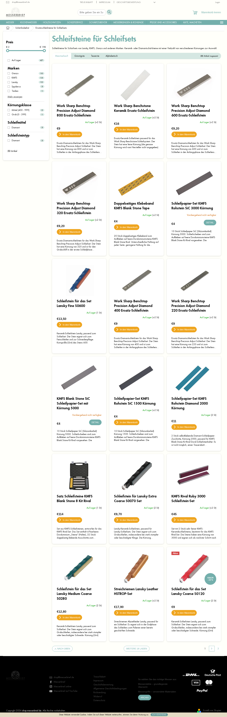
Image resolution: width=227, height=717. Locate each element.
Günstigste (79, 56)
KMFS (27, 78)
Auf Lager (27, 60)
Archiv (145, 697)
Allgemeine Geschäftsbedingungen (110, 688)
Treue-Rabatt (86, 2)
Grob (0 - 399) (27, 114)
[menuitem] (10, 22)
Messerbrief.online (62, 686)
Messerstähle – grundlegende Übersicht (153, 685)
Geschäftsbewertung (129, 2)
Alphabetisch (112, 56)
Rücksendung (99, 692)
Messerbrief (59, 682)
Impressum (104, 2)
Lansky (27, 82)
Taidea (27, 91)
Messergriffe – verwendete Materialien (157, 691)
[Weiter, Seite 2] (212, 648)
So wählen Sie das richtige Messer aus (157, 679)
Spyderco (27, 86)
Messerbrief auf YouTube (65, 691)
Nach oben (63, 648)
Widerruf (97, 696)
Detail (210, 222)
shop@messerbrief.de (64, 677)
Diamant (27, 127)
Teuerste (95, 56)
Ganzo (27, 73)
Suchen (109, 12)
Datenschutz (99, 700)
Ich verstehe (159, 715)
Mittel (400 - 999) (27, 110)
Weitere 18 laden (136, 648)
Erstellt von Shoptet (212, 710)
